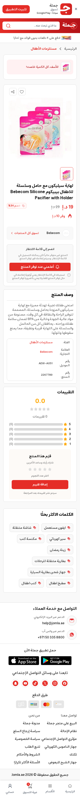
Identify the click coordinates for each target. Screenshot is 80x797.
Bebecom (46, 351)
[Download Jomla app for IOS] (23, 660)
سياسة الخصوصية (27, 738)
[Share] (12, 92)
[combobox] (34, 26)
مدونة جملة (31, 723)
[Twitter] (45, 683)
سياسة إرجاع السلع (26, 731)
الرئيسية (70, 49)
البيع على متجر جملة (62, 723)
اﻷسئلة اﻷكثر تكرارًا (27, 762)
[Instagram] (55, 683)
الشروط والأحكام (28, 754)
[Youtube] (25, 683)
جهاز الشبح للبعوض (62, 762)
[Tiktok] (35, 683)
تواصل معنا (69, 715)
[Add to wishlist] (22, 91)
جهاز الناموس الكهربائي (61, 746)
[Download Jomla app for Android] (56, 660)
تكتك (73, 754)
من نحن (34, 715)
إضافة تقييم (40, 484)
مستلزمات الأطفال (41, 342)
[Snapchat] (15, 683)
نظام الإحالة (68, 731)
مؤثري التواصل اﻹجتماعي (59, 738)
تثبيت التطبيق (16, 9)
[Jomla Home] (70, 26)
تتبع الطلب (32, 746)
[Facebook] (65, 683)
